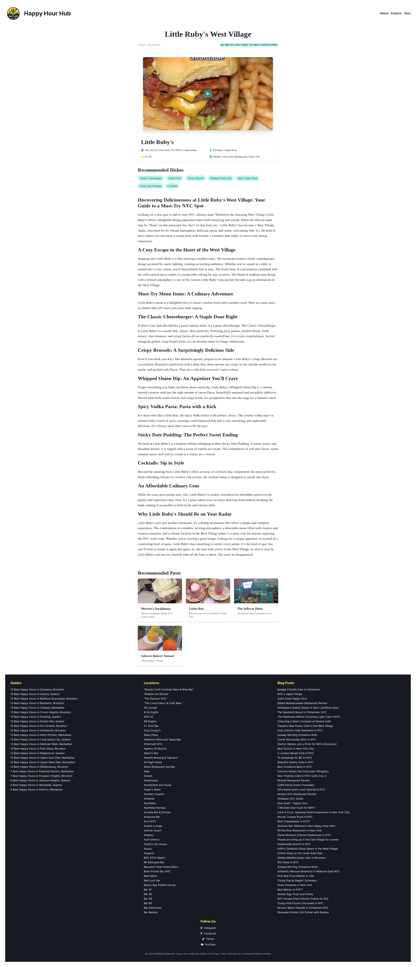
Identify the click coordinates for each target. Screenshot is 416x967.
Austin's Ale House (155, 844)
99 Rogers (150, 721)
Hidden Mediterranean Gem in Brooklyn (301, 857)
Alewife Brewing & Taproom (161, 757)
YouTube (210, 944)
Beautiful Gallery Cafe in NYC (295, 762)
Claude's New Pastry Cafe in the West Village (305, 725)
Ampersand (151, 780)
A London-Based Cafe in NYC (295, 753)
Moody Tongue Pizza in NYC (295, 816)
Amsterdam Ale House (157, 785)
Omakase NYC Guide (290, 798)
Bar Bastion (151, 912)
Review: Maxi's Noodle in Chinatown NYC (302, 907)
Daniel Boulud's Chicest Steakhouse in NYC (304, 835)
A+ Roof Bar (151, 725)
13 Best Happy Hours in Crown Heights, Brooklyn (40, 712)
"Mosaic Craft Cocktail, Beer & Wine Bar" (169, 689)
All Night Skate (153, 762)
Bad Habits (150, 876)
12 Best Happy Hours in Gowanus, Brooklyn (37, 689)
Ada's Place (151, 735)
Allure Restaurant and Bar (159, 766)
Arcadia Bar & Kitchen (157, 812)
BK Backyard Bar (154, 862)
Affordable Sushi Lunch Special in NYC (301, 789)
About (384, 13)
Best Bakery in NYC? (290, 889)
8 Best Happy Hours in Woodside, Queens (36, 785)
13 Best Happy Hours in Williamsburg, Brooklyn (39, 766)
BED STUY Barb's (154, 857)
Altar (147, 771)
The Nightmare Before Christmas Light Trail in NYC (308, 716)
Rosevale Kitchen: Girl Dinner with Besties (303, 912)
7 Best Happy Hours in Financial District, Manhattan (42, 771)
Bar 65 (148, 903)
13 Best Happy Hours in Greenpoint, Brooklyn (38, 730)
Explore (396, 13)
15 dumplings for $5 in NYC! (294, 757)
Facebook (210, 933)
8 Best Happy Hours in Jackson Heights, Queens (40, 780)
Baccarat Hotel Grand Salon (161, 866)
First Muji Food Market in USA (295, 876)
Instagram (210, 927)
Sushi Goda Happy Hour (292, 698)
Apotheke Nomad (154, 807)
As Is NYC (150, 821)
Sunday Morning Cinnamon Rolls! (297, 866)
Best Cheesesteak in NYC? (293, 821)
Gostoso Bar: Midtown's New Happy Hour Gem (306, 825)
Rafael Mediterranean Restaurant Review (302, 703)
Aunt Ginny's (151, 839)
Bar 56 (148, 894)
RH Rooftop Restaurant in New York (299, 830)
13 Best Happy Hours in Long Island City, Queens (40, 739)
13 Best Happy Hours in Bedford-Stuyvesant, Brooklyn (43, 698)
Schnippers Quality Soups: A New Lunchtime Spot (308, 707)
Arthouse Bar (152, 816)
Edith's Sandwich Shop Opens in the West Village (307, 848)
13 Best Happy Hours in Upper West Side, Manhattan (42, 762)
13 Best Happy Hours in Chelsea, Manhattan (37, 707)
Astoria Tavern (153, 830)
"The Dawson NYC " (156, 698)
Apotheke (150, 803)
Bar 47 (148, 889)
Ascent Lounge (153, 825)
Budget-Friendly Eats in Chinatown (298, 689)
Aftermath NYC (153, 744)
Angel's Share (152, 789)
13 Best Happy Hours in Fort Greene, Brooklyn (38, 725)
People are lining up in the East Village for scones (307, 839)
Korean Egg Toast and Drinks (295, 894)
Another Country (154, 794)
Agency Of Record (155, 748)
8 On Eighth (151, 712)
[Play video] (208, 94)
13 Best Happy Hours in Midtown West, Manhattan (41, 744)
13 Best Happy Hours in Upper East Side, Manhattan (42, 757)
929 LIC (149, 716)
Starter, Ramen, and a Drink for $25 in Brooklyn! (307, 744)
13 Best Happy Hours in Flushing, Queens (35, 716)
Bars (407, 13)
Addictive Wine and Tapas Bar (162, 739)
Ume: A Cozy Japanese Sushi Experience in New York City (313, 812)
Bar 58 (148, 898)
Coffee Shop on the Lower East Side (299, 853)
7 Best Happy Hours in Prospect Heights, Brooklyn (41, 775)
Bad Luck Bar (152, 880)
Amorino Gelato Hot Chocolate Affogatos (303, 771)
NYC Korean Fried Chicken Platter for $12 (302, 898)
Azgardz (149, 853)
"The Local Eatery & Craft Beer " (163, 703)
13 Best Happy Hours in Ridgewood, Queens (37, 753)
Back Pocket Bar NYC (157, 871)
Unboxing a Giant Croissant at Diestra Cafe (304, 721)
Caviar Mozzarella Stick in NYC (296, 739)
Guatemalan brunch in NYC (294, 844)
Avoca (147, 848)
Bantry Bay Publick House (160, 885)
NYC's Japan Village (289, 694)
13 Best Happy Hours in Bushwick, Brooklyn (37, 703)
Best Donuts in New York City (295, 748)
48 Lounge (150, 707)
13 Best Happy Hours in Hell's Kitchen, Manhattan (40, 735)
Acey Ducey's (152, 730)
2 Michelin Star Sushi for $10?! (296, 807)
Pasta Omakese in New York (294, 885)
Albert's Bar (151, 753)
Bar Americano (153, 907)
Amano (148, 775)
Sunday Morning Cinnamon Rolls (297, 735)
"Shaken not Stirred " (156, 694)
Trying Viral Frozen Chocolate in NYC (300, 903)
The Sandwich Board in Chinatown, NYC (302, 712)
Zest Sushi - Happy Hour (292, 803)
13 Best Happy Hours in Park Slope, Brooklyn (38, 748)
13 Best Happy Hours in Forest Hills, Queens (37, 721)
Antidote (149, 798)
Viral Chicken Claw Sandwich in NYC (300, 730)
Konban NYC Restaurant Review (296, 794)
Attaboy (149, 835)
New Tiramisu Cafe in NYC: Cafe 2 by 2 (301, 775)
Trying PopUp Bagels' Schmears (297, 880)
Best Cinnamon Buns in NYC (294, 766)
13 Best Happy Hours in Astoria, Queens (34, 694)
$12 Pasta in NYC (288, 862)
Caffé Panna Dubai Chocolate (295, 785)
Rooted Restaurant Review (293, 780)
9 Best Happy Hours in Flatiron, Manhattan (36, 789)
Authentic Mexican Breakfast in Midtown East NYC (308, 871)
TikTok (210, 939)
